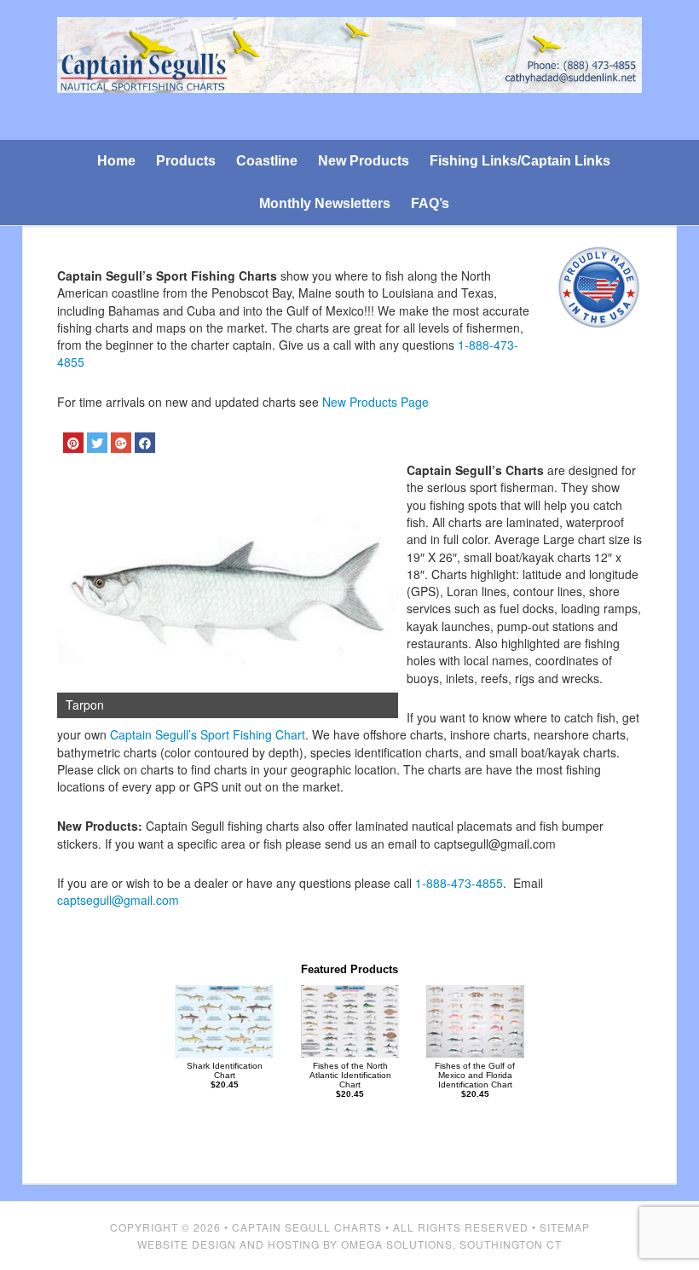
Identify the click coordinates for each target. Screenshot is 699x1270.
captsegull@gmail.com (118, 899)
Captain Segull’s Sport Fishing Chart (207, 734)
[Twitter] (97, 442)
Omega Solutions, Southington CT (451, 1244)
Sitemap (565, 1227)
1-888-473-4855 (459, 882)
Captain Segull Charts (307, 1227)
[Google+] (121, 442)
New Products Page (375, 401)
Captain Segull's (349, 73)
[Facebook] (145, 442)
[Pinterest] (73, 442)
